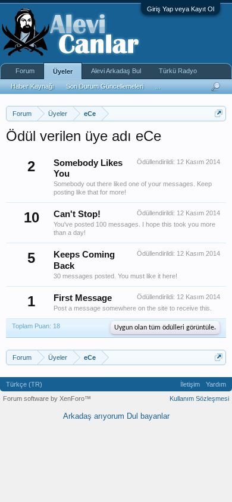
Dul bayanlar (148, 416)
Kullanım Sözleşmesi (199, 398)
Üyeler (63, 71)
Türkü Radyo (178, 70)
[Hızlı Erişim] (218, 113)
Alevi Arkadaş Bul (116, 70)
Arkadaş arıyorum (93, 416)
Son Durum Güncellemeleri (104, 86)
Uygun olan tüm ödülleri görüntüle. (165, 327)
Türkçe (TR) (24, 384)
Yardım (216, 384)
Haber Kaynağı (32, 86)
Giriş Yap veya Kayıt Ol (180, 8)
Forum (25, 70)
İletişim (190, 384)
